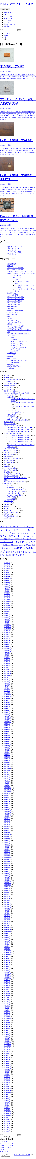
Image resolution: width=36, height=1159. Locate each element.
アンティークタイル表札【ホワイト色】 (20, 441)
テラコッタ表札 (12, 306)
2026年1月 (7, 576)
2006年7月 (7, 1028)
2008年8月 (7, 982)
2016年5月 (7, 801)
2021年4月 (7, 687)
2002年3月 (7, 1129)
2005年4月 (7, 1057)
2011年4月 (7, 920)
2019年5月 (7, 731)
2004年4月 (7, 1081)
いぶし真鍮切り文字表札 (15, 270)
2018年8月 (7, 749)
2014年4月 (7, 850)
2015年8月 (7, 819)
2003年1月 (7, 1110)
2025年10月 (7, 582)
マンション (14, 545)
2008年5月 (7, 987)
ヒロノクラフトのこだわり (20, 343)
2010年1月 (7, 949)
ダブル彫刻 (10, 539)
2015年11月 (7, 813)
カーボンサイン (9, 389)
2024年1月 (7, 623)
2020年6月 (7, 706)
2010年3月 (7, 945)
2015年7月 (7, 821)
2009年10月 (7, 954)
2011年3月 (7, 921)
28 (12, 1147)
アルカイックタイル (17, 527)
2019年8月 (7, 726)
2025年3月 (7, 596)
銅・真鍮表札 (11, 416)
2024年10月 (7, 605)
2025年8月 (7, 586)
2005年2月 (7, 1061)
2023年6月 (7, 636)
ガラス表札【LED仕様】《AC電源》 (23, 403)
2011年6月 (7, 916)
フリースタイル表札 (14, 412)
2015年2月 (7, 830)
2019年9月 (7, 724)
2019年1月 (7, 739)
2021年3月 (7, 689)
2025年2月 (7, 598)
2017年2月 (7, 784)
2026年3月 (7, 572)
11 (6, 1143)
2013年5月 (7, 871)
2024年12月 (7, 601)
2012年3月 (7, 898)
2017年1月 (7, 786)
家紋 (19, 548)
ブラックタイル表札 (14, 304)
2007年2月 (7, 1015)
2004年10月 (7, 1069)
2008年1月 (7, 995)
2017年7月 (7, 774)
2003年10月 (7, 1092)
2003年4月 (7, 1104)
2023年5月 (7, 638)
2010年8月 (7, 935)
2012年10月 (7, 885)
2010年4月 (7, 943)
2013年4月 (7, 873)
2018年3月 (7, 759)
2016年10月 (7, 791)
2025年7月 (7, 588)
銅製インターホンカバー (12, 510)
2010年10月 (7, 931)
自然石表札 (11, 308)
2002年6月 (7, 1123)
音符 (21, 555)
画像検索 (7, 26)
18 (6, 1145)
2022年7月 (7, 658)
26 (8, 1147)
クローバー (16, 533)
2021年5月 (7, 685)
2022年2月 (7, 667)
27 (10, 1147)
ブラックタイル (20, 542)
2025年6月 (7, 590)
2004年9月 (7, 1071)
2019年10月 (7, 722)
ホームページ (8, 12)
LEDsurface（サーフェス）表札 (17, 420)
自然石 (13, 552)
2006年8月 (7, 1026)
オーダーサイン (12, 312)
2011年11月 (7, 906)
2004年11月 (7, 1067)
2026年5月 (7, 568)
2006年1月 (7, 1040)
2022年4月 (7, 663)
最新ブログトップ (13, 248)
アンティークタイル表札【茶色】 (18, 437)
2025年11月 (7, 580)
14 (12, 1143)
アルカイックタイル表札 (15, 297)
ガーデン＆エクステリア (15, 326)
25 (6, 1147)
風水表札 (10, 324)
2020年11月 (7, 696)
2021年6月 (7, 683)
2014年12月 (7, 834)
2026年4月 (7, 570)
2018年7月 (7, 751)
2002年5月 (7, 1125)
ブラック (9, 542)
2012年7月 (7, 890)
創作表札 (10, 318)
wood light (10, 368)
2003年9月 (7, 1094)
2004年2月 (7, 1084)
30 (3, 1149)
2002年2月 (7, 1131)
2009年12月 (7, 951)
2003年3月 (7, 1106)
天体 (15, 548)
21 (12, 1145)
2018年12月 (7, 741)
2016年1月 (7, 809)
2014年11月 (7, 836)
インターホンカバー (10, 508)
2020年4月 (7, 710)
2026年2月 (7, 574)
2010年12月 (7, 927)
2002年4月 (7, 1127)
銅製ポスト (11, 364)
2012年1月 (7, 902)
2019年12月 (7, 718)
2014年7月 (7, 844)
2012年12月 (7, 881)
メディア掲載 (15, 349)
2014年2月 (7, 854)
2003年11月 (7, 1090)
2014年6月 (7, 846)
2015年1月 (7, 832)
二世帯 (24, 544)
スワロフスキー (25, 536)
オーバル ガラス (17, 277)
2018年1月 (7, 762)
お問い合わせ (8, 18)
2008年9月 (7, 980)
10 (4, 1143)
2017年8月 (7, 772)
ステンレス (30, 533)
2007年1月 (7, 1016)
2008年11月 (7, 976)
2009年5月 (7, 964)
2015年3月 (7, 828)
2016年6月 (7, 799)
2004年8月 (7, 1073)
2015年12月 (7, 811)
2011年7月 (7, 914)
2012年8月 (7, 888)
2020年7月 (7, 704)
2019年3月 (7, 735)
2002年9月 (7, 1117)
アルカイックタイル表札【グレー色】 (19, 427)
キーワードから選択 (14, 252)
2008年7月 (7, 984)
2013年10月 (7, 861)
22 (1, 1147)
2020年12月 (7, 695)
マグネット (6, 545)
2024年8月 (7, 609)
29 (1, 1149)
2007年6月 (7, 1007)
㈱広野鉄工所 (11, 353)
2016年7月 (7, 797)
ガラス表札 (14, 279)
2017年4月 (7, 780)
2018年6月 (7, 753)
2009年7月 (7, 960)
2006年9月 (7, 1024)
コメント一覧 (8, 16)
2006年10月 (7, 1022)
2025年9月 (7, 584)
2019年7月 (7, 727)
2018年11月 (7, 743)
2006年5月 (7, 1032)
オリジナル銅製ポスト (14, 362)
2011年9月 (7, 910)
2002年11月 (7, 1113)
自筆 (18, 552)
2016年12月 (7, 788)
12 (8, 1143)
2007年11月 (7, 999)
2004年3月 (7, 1082)
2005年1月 (7, 1063)
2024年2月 (7, 621)
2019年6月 (7, 729)
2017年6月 (7, 776)
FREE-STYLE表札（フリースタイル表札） (21, 273)
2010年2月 (7, 947)
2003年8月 (7, 1096)
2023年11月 (7, 627)
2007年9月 (7, 1001)
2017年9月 (7, 770)
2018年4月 (7, 757)
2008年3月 (7, 991)
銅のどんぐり (29, 552)
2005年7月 (7, 1051)
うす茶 (6, 527)
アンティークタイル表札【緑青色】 (19, 439)
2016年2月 (7, 807)
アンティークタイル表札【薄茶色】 (19, 435)
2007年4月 (7, 1011)
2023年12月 (7, 625)
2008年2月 (7, 993)
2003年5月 (7, 1102)
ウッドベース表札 (17, 275)
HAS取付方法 (11, 293)
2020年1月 (7, 716)
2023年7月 (7, 634)
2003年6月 (7, 1100)
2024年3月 (7, 619)
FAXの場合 (7, 20)
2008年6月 (7, 985)
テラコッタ (18, 539)
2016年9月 (7, 793)
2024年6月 (7, 613)
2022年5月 (7, 662)
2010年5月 (7, 941)
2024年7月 (7, 611)
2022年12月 (7, 648)
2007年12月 (7, 997)
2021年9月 (7, 677)
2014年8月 (7, 842)
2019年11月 (7, 720)
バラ (4, 542)
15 (1, 1145)
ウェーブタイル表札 (14, 322)
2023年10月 (7, 629)
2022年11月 (7, 650)
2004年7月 (7, 1075)
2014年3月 (7, 852)
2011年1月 (7, 925)
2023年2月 (7, 644)
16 (3, 1145)
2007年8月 (7, 1003)
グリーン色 (23, 533)
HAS (12, 337)
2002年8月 (7, 1119)
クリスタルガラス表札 (14, 328)
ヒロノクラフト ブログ (16, 4)
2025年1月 (7, 599)
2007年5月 (7, 1009)
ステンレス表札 (12, 414)
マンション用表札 (13, 295)
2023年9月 (7, 631)
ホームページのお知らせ (19, 347)
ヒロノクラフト (12, 335)
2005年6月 (7, 1053)
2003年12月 (7, 1088)
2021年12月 (7, 671)
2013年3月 (7, 875)
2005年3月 (7, 1059)
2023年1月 (7, 646)
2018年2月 (7, 760)
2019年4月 (7, 733)
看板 (8, 316)
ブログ (6, 14)
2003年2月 (7, 1108)
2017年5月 (7, 778)
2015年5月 (7, 824)
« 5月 (1, 1151)
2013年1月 (7, 879)
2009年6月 (7, 962)
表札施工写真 (11, 264)
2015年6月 (7, 823)
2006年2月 (7, 1038)
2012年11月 (7, 883)
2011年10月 (7, 908)
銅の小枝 (8, 555)
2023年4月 (7, 640)
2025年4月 (7, 594)
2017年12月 (7, 764)
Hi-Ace (13, 355)
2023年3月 (7, 642)
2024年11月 (7, 603)
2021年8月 (7, 679)
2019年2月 (7, 737)
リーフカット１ (12, 410)
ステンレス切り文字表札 (15, 268)
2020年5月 (7, 708)
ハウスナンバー (9, 387)
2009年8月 (7, 958)
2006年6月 (7, 1030)
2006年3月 (7, 1036)
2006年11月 (7, 1020)
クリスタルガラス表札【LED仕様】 (19, 330)
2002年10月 (7, 1115)
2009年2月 (7, 970)
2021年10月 (7, 675)
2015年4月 (7, 826)
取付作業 (10, 356)
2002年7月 (7, 1121)
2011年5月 (7, 918)
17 (4, 1145)
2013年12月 (7, 857)
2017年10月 (7, 768)
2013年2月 (7, 877)
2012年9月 (7, 887)
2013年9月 (7, 863)
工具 (23, 548)
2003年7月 (7, 1098)
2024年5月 (7, 615)
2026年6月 (7, 566)
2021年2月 (7, 691)
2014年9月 (7, 840)
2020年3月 (7, 712)
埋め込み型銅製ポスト (14, 366)
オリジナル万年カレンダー (20, 341)
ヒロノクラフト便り (17, 345)
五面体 (29, 545)
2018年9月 (7, 747)
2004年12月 (7, 1065)
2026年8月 (7, 563)
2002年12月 (7, 1112)
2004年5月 (7, 1079)
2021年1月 (7, 693)
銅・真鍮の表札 (12, 314)
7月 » (6, 1151)
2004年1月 (7, 1086)
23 (3, 1147)
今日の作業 (14, 351)
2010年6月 (7, 939)
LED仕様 (10, 381)
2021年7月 (7, 681)
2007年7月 (7, 1005)
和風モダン (9, 548)
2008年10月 (7, 978)
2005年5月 (7, 1055)
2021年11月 (7, 673)
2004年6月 (7, 1077)
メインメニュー (5, 9)
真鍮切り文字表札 (10, 385)
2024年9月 (7, 607)
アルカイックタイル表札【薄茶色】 (19, 429)
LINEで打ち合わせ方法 (15, 246)
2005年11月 (7, 1044)
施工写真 (7, 375)
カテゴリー (7, 22)
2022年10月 (7, 652)
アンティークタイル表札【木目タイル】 (20, 445)
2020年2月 (7, 714)
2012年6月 (7, 892)
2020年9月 (7, 700)
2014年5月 (7, 848)
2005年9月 (7, 1048)
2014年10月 (7, 838)
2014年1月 (7, 856)
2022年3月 (7, 665)
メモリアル (11, 447)
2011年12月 (7, 904)
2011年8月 (7, 912)
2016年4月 (7, 803)
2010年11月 (7, 929)
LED (2, 526)
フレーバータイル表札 (14, 301)
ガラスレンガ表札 (13, 320)
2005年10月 (7, 1046)
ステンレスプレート (10, 536)
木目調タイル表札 (10, 391)
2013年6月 (7, 869)
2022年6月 (7, 660)
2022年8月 (7, 656)
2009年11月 (7, 952)
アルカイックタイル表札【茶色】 (18, 431)
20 (10, 1145)
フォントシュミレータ (14, 254)
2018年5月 (7, 755)
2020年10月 (7, 698)
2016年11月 (7, 790)
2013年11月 (7, 859)
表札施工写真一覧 (10, 24)
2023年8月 (7, 632)
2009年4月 (7, 966)
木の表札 (10, 266)
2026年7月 (7, 565)
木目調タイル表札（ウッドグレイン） (19, 271)
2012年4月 (7, 896)
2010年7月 (7, 937)
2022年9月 (7, 654)
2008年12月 (7, 974)
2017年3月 (7, 782)
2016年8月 (7, 795)
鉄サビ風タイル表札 (10, 383)
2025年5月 (7, 592)
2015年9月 (7, 817)
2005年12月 (7, 1042)
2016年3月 (7, 805)
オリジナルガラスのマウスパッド (18, 334)
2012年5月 (7, 894)
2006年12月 (7, 1018)
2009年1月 (7, 972)
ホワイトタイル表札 (14, 303)
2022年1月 (7, 669)
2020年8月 (7, 702)
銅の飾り (15, 555)
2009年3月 (7, 968)
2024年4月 (7, 617)
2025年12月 (7, 578)
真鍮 (2, 551)
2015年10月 (7, 815)
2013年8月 (7, 865)
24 (4, 1147)
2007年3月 (7, 1013)
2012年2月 (7, 900)
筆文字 (8, 552)
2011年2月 (7, 923)
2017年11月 (7, 766)
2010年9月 (7, 933)
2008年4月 (7, 989)
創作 (8, 332)
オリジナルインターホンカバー (17, 360)
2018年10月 (7, 745)
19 (8, 1145)
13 (10, 1143)
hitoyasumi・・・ (16, 339)
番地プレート (11, 358)
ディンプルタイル (28, 539)
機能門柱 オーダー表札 (15, 310)
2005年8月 (7, 1049)
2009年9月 (7, 956)
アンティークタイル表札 (15, 299)
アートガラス (23, 530)
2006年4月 (7, 1034)
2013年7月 (7, 867)
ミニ (20, 545)
